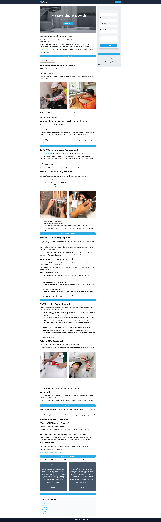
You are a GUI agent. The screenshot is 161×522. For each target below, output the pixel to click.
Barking (60, 452)
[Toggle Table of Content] (52, 61)
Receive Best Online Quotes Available (68, 145)
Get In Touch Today (68, 56)
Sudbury (44, 513)
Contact (117, 2)
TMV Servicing (44, 49)
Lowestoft (70, 513)
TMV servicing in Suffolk (45, 153)
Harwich (56, 452)
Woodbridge (51, 452)
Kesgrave (46, 452)
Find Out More (68, 300)
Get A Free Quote (68, 493)
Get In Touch (68, 405)
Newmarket (71, 511)
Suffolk (41, 452)
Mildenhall (70, 509)
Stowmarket (44, 511)
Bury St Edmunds (72, 503)
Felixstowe (44, 509)
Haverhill (70, 505)
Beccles (70, 507)
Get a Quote (67, 23)
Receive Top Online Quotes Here (68, 233)
